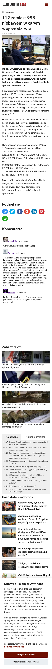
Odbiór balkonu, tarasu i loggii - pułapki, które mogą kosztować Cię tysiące (28, 471)
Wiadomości (8, 12)
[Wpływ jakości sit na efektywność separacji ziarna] (9, 565)
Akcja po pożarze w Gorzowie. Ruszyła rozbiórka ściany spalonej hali (27, 490)
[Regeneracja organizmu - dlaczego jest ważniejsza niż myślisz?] (9, 552)
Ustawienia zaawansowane (26, 662)
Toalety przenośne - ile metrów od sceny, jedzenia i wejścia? (28, 482)
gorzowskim (17, 98)
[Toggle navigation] (46, 5)
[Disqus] (26, 271)
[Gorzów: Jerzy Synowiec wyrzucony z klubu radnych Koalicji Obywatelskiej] (9, 506)
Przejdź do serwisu (26, 654)
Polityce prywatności (14, 647)
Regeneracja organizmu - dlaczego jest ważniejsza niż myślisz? (28, 462)
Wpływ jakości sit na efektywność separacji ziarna (27, 467)
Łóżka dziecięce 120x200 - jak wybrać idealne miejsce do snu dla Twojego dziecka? (26, 476)
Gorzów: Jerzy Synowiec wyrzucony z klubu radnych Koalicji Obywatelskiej (28, 443)
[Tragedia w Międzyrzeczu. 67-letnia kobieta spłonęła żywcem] (26, 357)
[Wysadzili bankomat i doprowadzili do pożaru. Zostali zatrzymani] (26, 397)
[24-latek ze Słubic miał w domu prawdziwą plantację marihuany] (26, 417)
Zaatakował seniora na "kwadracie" (22, 486)
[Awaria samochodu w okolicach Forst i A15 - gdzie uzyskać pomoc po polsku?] (9, 519)
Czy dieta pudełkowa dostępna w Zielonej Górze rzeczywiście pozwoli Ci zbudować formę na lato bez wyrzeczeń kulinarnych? (27, 455)
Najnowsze (12, 437)
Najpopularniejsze (35, 437)
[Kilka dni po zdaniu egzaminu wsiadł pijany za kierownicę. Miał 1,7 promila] (26, 377)
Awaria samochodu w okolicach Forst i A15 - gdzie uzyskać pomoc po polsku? (28, 449)
